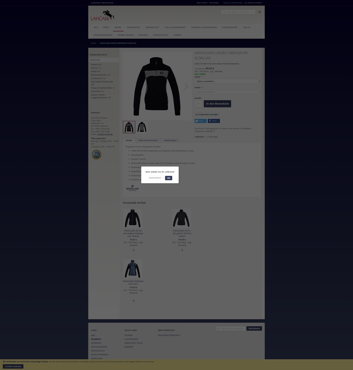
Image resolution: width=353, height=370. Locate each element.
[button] (156, 178)
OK (168, 178)
